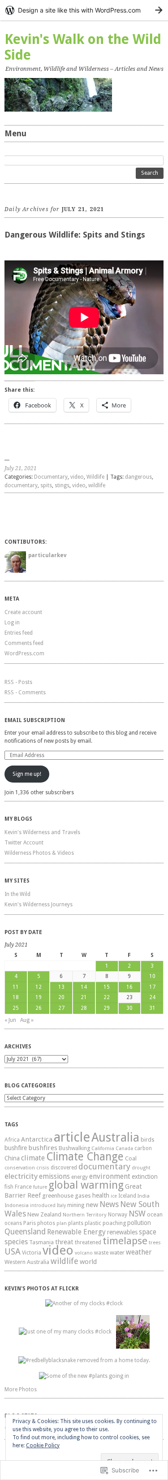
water (117, 1252)
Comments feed (23, 643)
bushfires (42, 1148)
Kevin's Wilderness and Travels (42, 832)
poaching (114, 1223)
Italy (61, 1205)
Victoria (31, 1252)
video (77, 477)
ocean (155, 1214)
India (144, 1196)
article (72, 1137)
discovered (64, 1167)
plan (61, 1223)
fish (8, 1186)
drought (141, 1168)
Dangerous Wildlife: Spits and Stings (74, 234)
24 (152, 997)
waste (101, 1253)
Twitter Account (23, 843)
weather (139, 1252)
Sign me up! (27, 774)
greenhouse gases (66, 1195)
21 (84, 997)
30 (129, 1008)
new (92, 1205)
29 (106, 1008)
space (147, 1232)
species (16, 1242)
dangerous (138, 477)
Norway (117, 1215)
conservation (19, 1168)
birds (148, 1139)
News (109, 1204)
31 (152, 1008)
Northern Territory (85, 1215)
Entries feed (18, 633)
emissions (54, 1176)
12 (38, 987)
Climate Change (85, 1156)
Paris (29, 1223)
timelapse (125, 1240)
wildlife (96, 485)
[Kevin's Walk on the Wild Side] (84, 95)
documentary (21, 485)
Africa (12, 1139)
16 (129, 987)
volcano (84, 1253)
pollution (139, 1222)
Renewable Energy (76, 1232)
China (12, 1158)
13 (61, 987)
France (23, 1186)
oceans (13, 1223)
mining (75, 1205)
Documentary (51, 477)
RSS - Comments (25, 692)
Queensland (25, 1231)
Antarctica (36, 1139)
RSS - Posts (18, 682)
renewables (122, 1232)
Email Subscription (34, 720)
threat (64, 1242)
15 (106, 987)
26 (38, 1008)
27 (61, 1008)
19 (38, 997)
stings (62, 485)
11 (16, 987)
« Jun (10, 1020)
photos (46, 1223)
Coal (131, 1158)
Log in (12, 622)
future (40, 1187)
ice (114, 1196)
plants (75, 1223)
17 (152, 987)
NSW (137, 1213)
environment (109, 1176)
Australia (115, 1137)
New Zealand (44, 1214)
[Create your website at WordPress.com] (84, 10)
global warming (86, 1185)
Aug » (27, 1020)
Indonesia (16, 1205)
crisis (42, 1167)
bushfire (15, 1147)
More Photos (20, 1389)
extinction (145, 1176)
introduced (43, 1205)
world (88, 1262)
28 (84, 1008)
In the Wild (17, 894)
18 (16, 997)
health (100, 1195)
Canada (124, 1148)
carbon (143, 1148)
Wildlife (95, 477)
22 (106, 997)
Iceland (127, 1196)
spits (46, 485)
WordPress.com (24, 653)
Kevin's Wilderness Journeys (38, 904)
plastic (93, 1223)
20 (61, 997)
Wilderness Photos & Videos (39, 853)
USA (12, 1251)
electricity (21, 1176)
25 (16, 1008)
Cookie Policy (43, 1445)
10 (152, 976)
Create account (23, 612)
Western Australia (26, 1262)
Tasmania (41, 1242)
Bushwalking (74, 1148)
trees (155, 1242)
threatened (88, 1242)
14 (84, 987)
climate (33, 1158)
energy (79, 1177)
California (102, 1148)
